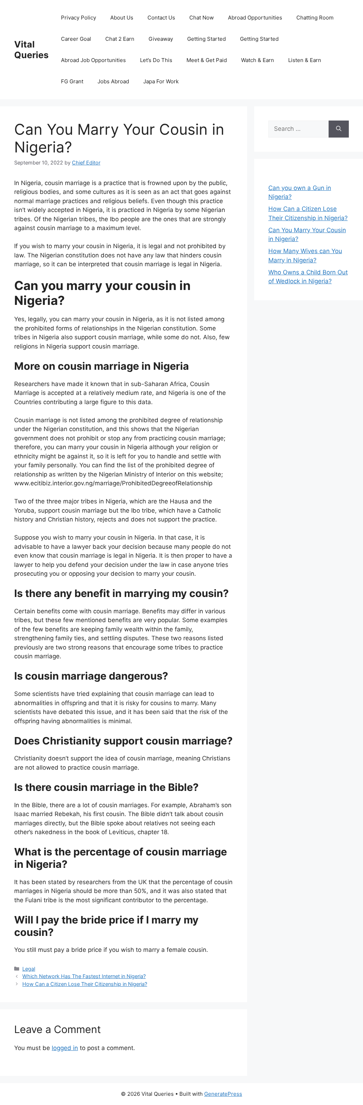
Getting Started (206, 38)
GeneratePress (223, 1093)
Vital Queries (31, 49)
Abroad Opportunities (255, 17)
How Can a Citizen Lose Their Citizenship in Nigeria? (84, 984)
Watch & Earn (257, 60)
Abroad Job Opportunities (93, 60)
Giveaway (161, 38)
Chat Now (201, 17)
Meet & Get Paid (206, 60)
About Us (121, 17)
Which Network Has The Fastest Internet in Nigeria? (84, 976)
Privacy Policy (78, 17)
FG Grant (72, 81)
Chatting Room (315, 17)
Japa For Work (161, 81)
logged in (65, 1047)
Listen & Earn (304, 60)
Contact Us (161, 17)
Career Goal (76, 38)
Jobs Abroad (113, 81)
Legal (28, 969)
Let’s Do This (156, 60)
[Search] (339, 129)
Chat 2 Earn (119, 38)
